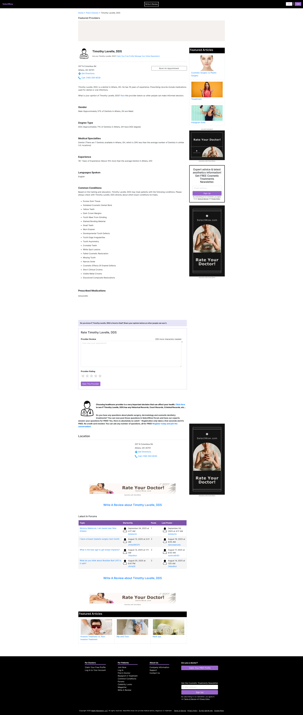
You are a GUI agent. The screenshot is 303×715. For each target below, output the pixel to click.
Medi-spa (157, 636)
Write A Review (124, 690)
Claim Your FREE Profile (199, 668)
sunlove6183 (173, 555)
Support (153, 670)
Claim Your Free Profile (95, 667)
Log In (120, 670)
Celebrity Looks (125, 684)
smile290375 (134, 545)
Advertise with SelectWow (132, 495)
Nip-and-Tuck (123, 636)
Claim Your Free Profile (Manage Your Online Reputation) (138, 56)
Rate (123, 95)
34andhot (132, 555)
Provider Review (88, 339)
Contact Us (155, 673)
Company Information (159, 667)
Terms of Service (203, 199)
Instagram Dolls (198, 122)
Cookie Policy (219, 711)
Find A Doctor (124, 673)
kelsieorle (132, 534)
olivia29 (131, 566)
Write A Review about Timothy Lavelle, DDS (132, 505)
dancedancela (174, 545)
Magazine (122, 687)
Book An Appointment (169, 68)
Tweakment (196, 99)
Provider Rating (88, 371)
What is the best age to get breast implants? (100, 550)
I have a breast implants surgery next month (99, 539)
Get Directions (87, 73)
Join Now (122, 667)
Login (298, 4)
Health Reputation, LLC (99, 711)
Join (289, 4)
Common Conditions (127, 678)
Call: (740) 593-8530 (90, 77)
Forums (121, 681)
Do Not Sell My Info (206, 711)
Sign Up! (199, 692)
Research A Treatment (128, 676)
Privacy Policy (216, 199)
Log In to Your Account (95, 670)
